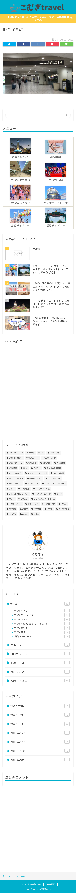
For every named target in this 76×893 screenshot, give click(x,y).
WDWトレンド (50, 458)
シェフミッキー (15, 483)
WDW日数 (47, 463)
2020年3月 (39, 706)
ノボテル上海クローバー (18, 494)
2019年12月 (39, 733)
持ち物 (63, 504)
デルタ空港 (25, 488)
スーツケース (33, 483)
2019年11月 (39, 742)
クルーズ (39, 645)
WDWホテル (41, 619)
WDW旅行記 (41, 628)
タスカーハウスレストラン (55, 483)
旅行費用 (37, 509)
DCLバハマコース (16, 453)
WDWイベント (41, 610)
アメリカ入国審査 (54, 468)
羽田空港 (12, 514)
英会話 (36, 514)
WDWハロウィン (15, 463)
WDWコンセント (15, 458)
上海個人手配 (49, 504)
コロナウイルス (54, 478)
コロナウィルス (39, 654)
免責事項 (51, 884)
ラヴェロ (24, 499)
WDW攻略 (32, 463)
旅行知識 (12, 509)
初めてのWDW (41, 636)
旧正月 (49, 509)
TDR (42, 453)
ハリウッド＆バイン (43, 494)
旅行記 (25, 509)
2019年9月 (39, 760)
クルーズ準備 (58, 473)
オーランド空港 (15, 473)
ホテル (11, 499)
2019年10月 (39, 751)
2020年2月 (39, 715)
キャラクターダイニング (37, 473)
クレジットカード (16, 478)
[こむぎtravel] (38, 11)
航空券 (25, 514)
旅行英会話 (39, 672)
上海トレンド (33, 504)
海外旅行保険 (64, 509)
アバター (36, 468)
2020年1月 (39, 724)
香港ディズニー (39, 681)
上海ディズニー (15, 504)
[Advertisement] (38, 829)
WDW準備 (61, 463)
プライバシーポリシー (31, 884)
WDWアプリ (55, 453)
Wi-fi (25, 468)
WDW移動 (13, 468)
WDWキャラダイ (41, 615)
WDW (39, 604)
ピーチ (59, 494)
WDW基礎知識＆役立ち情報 (41, 623)
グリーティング (35, 478)
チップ (11, 488)
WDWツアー (33, 458)
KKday (31, 453)
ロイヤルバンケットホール (44, 499)
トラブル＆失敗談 (43, 488)
